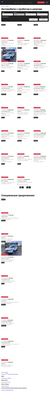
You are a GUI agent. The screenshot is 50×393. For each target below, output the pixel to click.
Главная (2, 6)
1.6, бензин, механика (39, 137)
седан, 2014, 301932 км (39, 112)
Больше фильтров (5, 16)
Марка (3, 12)
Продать (22, 2)
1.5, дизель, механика (39, 45)
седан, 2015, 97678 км (39, 136)
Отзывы (27, 2)
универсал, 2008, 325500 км (8, 89)
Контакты (30, 2)
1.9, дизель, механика (39, 90)
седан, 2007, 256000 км (23, 43)
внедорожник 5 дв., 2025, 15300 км (9, 302)
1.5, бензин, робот (5, 115)
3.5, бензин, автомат (39, 161)
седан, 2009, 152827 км (23, 112)
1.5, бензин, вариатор (22, 92)
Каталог (15, 2)
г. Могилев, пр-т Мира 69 (6, 378)
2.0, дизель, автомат (6, 183)
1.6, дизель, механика (39, 67)
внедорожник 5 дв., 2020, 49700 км (10, 218)
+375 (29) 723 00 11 (5, 386)
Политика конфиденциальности (7, 390)
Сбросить (43, 19)
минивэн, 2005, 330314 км (40, 89)
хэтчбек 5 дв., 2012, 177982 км (24, 159)
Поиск (33, 19)
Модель (15, 12)
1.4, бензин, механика (6, 90)
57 (27, 187)
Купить (18, 2)
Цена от (26, 12)
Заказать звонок (41, 2)
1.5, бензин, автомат (6, 45)
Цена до (38, 12)
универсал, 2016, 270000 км (40, 66)
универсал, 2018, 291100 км (8, 182)
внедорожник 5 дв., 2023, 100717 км (10, 344)
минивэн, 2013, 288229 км (7, 66)
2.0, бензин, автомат (22, 44)
